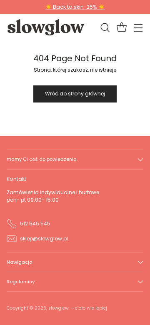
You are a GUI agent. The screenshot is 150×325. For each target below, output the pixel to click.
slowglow (58, 308)
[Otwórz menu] (138, 27)
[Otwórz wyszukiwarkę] (104, 27)
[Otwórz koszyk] (121, 27)
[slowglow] (46, 27)
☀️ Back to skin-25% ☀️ (75, 6)
